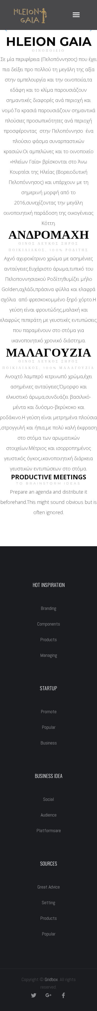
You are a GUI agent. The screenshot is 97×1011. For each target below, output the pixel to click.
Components (48, 624)
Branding (48, 608)
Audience (49, 815)
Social (48, 799)
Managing (48, 655)
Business (48, 743)
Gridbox (51, 979)
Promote (49, 711)
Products (48, 639)
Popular (49, 727)
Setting (48, 902)
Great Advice (48, 887)
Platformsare (48, 830)
